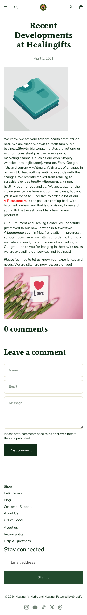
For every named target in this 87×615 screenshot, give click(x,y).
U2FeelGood (13, 520)
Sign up (43, 577)
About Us (11, 513)
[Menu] (5, 7)
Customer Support (18, 506)
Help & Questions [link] (17, 541)
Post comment (21, 450)
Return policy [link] (14, 534)
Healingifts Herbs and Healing (35, 597)
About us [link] (11, 527)
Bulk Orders (13, 493)
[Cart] (81, 7)
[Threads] (60, 607)
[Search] (16, 7)
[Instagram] (26, 607)
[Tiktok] (43, 607)
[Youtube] (35, 607)
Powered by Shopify (69, 597)
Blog (7, 500)
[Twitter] (52, 607)
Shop (8, 486)
